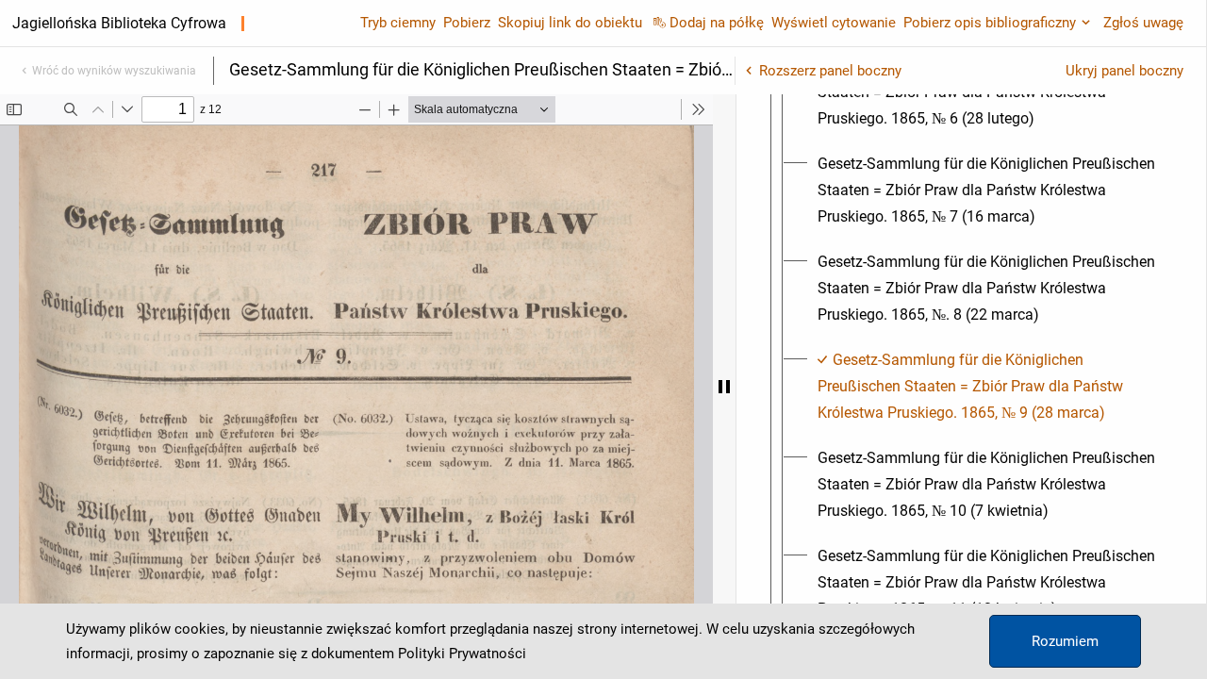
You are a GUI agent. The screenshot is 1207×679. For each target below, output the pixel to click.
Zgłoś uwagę (1143, 22)
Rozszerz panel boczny (830, 70)
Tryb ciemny (398, 22)
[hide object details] (724, 386)
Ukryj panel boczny (1124, 70)
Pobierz (466, 22)
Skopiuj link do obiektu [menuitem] (570, 22)
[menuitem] (988, 190)
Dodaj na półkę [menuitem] (717, 22)
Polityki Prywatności (462, 653)
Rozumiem (1065, 641)
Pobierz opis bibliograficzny (989, 22)
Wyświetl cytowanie (833, 22)
